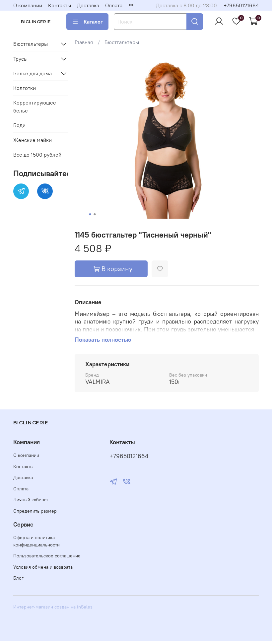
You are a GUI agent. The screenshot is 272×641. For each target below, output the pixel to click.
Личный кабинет (31, 500)
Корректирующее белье (34, 106)
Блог (18, 578)
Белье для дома (32, 73)
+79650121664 (241, 5)
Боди (19, 125)
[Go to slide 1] (90, 214)
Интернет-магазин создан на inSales (53, 607)
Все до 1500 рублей (37, 154)
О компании (27, 5)
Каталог (93, 21)
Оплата (113, 5)
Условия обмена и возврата (43, 567)
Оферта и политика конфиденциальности (36, 541)
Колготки (24, 88)
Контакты (59, 5)
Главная (84, 42)
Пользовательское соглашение (47, 556)
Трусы (20, 58)
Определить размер (35, 511)
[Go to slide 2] (95, 214)
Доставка (88, 5)
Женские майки (32, 140)
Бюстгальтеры (121, 42)
